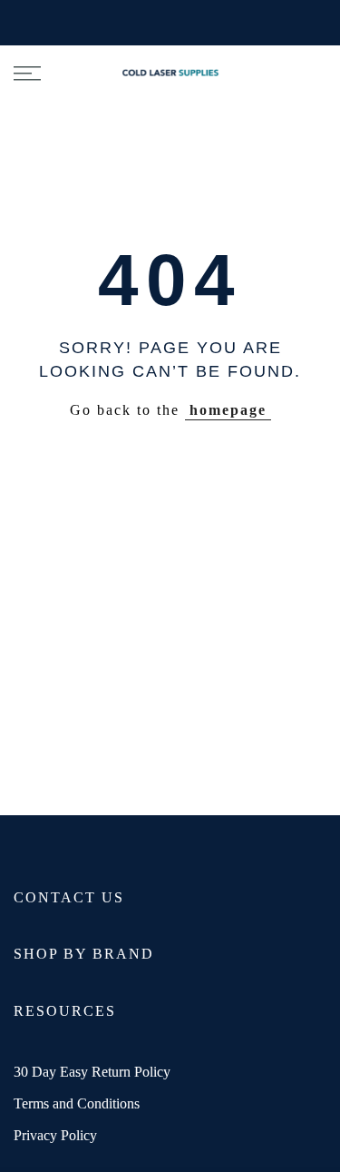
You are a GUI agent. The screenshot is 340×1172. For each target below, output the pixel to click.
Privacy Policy (55, 1135)
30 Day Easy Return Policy (92, 1071)
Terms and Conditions (77, 1103)
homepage (228, 410)
